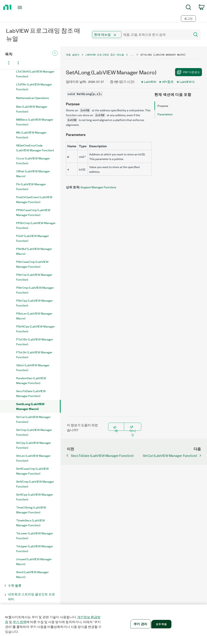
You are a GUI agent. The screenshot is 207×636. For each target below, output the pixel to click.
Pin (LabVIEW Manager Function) (31, 186)
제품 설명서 (72, 54)
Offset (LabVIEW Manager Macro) (33, 173)
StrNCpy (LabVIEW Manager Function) (34, 496)
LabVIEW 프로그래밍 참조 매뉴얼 (105, 54)
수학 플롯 (14, 585)
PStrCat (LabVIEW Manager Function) (34, 276)
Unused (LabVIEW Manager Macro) (34, 561)
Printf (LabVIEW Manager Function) (32, 238)
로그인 (188, 18)
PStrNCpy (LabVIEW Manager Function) (35, 328)
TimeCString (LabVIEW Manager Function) (31, 509)
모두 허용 (161, 624)
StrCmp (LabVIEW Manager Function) (34, 432)
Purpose (162, 105)
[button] (115, 35)
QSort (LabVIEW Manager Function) (33, 367)
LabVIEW (150, 81)
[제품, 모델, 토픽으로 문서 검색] (195, 34)
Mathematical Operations (32, 98)
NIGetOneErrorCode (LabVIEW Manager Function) (35, 147)
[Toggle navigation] (27, 7)
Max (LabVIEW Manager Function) (31, 108)
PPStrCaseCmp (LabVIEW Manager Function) (33, 212)
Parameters (165, 114)
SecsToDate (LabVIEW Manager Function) (31, 393)
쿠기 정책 (19, 622)
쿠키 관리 (140, 624)
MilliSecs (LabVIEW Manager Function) (34, 121)
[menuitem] (188, 8)
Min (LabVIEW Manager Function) (31, 134)
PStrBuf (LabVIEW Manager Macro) (34, 251)
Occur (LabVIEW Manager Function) (33, 160)
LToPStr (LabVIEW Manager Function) (34, 86)
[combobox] (140, 34)
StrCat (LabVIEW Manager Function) (33, 419)
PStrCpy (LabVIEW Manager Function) (34, 302)
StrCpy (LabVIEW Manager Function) (33, 445)
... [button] (132, 54)
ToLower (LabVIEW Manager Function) (34, 535)
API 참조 (168, 81)
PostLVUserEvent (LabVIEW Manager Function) (34, 199)
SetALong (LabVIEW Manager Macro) (30, 406)
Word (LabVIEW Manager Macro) (32, 574)
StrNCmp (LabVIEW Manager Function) (35, 483)
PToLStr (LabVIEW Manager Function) (34, 354)
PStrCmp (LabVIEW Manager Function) (35, 289)
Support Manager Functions (98, 187)
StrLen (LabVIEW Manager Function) (33, 457)
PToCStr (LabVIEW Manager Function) (34, 341)
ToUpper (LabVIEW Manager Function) (34, 548)
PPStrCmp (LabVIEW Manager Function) (36, 225)
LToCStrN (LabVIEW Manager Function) (35, 73)
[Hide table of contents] (55, 53)
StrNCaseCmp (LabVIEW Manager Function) (32, 470)
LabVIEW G (187, 81)
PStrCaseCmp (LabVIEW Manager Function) (32, 264)
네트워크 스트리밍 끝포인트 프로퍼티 (31, 596)
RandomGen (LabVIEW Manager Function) (31, 380)
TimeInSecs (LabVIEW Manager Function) (30, 522)
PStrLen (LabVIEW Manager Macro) (34, 315)
